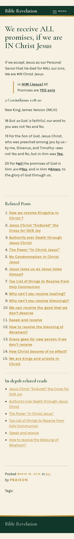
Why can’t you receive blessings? (39, 300)
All (48, 474)
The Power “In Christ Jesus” (34, 250)
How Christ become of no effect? (38, 351)
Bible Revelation (21, 11)
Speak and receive (25, 320)
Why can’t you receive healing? (37, 293)
